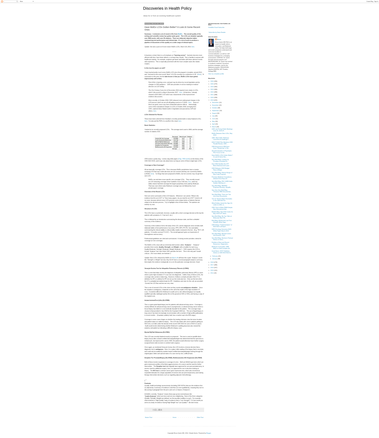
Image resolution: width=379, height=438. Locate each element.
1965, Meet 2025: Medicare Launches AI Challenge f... (221, 138)
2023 (212, 89)
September (215, 110)
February (215, 256)
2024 (212, 86)
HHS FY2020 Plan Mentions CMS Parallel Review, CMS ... (222, 143)
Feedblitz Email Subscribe (216, 27)
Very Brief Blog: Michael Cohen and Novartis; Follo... (221, 234)
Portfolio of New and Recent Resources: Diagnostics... (220, 243)
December (215, 102)
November (215, 105)
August (214, 113)
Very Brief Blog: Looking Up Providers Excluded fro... (220, 160)
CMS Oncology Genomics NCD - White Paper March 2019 (222, 230)
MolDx (180, 34)
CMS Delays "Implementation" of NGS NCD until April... (222, 225)
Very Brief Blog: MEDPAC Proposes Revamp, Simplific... (222, 186)
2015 (212, 270)
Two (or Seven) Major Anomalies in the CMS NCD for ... (222, 199)
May (213, 121)
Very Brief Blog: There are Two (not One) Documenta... (221, 195)
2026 (212, 81)
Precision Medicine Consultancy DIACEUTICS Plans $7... (222, 177)
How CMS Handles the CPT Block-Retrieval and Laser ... (221, 164)
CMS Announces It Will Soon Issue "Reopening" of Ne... (221, 147)
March (214, 127)
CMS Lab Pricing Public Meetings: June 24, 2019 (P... (222, 129)
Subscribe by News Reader (217, 32)
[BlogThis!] (156, 410)
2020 (212, 97)
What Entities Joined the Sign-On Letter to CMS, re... (222, 204)
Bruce (219, 39)
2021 (212, 94)
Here (199, 74)
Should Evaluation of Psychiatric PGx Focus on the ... (222, 151)
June (214, 118)
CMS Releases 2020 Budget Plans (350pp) (220, 169)
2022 (212, 92)
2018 (212, 262)
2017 (212, 265)
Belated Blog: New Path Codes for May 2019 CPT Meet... (222, 212)
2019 (212, 100)
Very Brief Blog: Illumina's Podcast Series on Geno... (222, 238)
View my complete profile (216, 74)
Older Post (200, 417)
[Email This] (154, 410)
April (213, 124)
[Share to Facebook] (159, 410)
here (192, 47)
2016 (212, 267)
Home (174, 417)
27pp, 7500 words (184, 159)
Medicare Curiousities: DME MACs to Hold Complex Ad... (221, 247)
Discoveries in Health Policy (167, 8)
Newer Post (148, 417)
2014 (212, 273)
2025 (212, 84)
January (215, 259)
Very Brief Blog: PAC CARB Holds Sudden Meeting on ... (222, 182)
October (215, 108)
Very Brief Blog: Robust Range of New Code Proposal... (222, 173)
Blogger (208, 433)
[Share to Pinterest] (161, 410)
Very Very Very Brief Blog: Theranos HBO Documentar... (222, 191)
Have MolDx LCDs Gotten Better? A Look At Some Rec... (222, 156)
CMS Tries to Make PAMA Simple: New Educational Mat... (222, 208)
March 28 (175, 258)
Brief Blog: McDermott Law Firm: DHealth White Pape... (222, 221)
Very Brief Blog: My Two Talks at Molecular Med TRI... (222, 217)
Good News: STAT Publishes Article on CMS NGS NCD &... (222, 251)
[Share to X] (157, 410)
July (213, 116)
